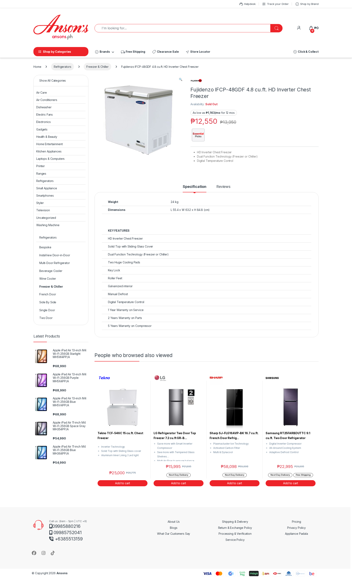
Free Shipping (133, 52)
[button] (180, 79)
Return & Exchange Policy (235, 527)
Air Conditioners (46, 100)
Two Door (46, 318)
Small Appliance (46, 188)
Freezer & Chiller (97, 66)
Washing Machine (47, 225)
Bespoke (45, 247)
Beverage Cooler (50, 271)
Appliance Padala (296, 533)
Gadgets (41, 129)
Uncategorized (46, 217)
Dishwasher (44, 107)
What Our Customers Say (173, 533)
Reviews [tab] (223, 187)
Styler (40, 203)
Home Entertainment (49, 144)
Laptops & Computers (50, 158)
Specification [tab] (194, 187)
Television (43, 210)
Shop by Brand (307, 4)
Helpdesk (247, 4)
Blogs (173, 527)
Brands (102, 52)
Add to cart (122, 483)
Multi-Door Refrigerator (54, 263)
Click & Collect (306, 52)
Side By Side (47, 302)
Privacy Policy (296, 527)
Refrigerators (62, 66)
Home (37, 66)
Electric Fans (44, 114)
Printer (40, 166)
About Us (174, 521)
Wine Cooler (47, 278)
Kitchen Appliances (48, 151)
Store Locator (197, 52)
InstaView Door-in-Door (54, 255)
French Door (47, 294)
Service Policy (235, 539)
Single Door (47, 310)
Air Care (41, 92)
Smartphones (45, 195)
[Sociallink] (34, 553)
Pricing (296, 521)
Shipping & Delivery (235, 521)
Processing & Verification (235, 533)
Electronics (43, 122)
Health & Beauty (46, 136)
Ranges (41, 173)
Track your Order (275, 4)
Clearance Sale (165, 52)
